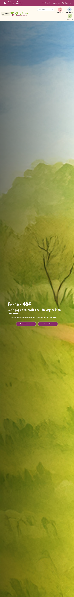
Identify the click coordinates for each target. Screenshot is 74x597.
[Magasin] (43, 3)
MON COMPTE (69, 12)
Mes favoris (60, 12)
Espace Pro (68, 3)
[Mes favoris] (60, 9)
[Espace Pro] (63, 3)
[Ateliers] (54, 3)
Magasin (47, 3)
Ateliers (58, 3)
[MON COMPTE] (69, 9)
